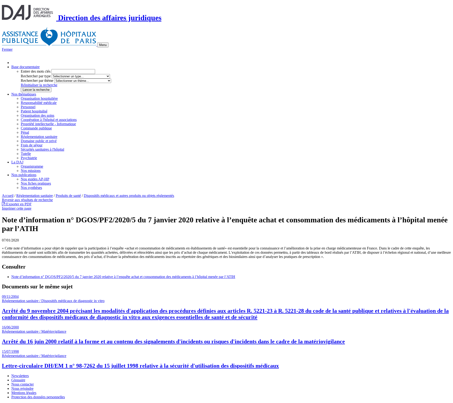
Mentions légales (23, 393)
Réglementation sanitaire (39, 137)
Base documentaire (25, 67)
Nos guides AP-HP (35, 179)
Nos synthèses (31, 188)
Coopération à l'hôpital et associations (49, 120)
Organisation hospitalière (39, 98)
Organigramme (32, 166)
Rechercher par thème (37, 81)
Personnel (28, 107)
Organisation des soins (37, 115)
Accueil (7, 196)
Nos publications (23, 175)
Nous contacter (22, 384)
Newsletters (20, 376)
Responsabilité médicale (39, 103)
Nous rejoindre (22, 388)
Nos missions (31, 171)
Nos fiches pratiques (36, 183)
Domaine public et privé (39, 141)
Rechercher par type (36, 76)
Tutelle (26, 154)
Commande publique (36, 128)
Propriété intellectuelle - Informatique (48, 124)
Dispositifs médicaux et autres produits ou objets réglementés (129, 196)
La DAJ (17, 162)
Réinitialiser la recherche (39, 85)
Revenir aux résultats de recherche (27, 200)
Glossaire (18, 380)
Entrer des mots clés (35, 71)
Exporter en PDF (18, 204)
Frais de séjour (31, 145)
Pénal (25, 132)
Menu (103, 45)
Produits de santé (68, 196)
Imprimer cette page (16, 208)
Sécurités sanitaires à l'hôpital (42, 149)
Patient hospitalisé (34, 111)
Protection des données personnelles (38, 397)
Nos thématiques (23, 94)
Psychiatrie (29, 158)
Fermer (7, 49)
